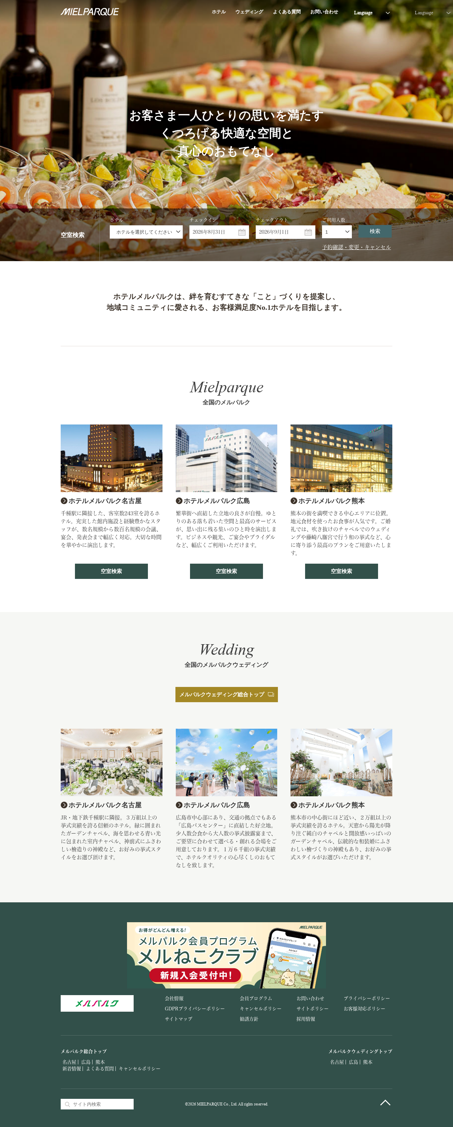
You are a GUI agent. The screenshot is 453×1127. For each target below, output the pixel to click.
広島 (86, 1062)
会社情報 (174, 998)
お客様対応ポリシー (364, 1008)
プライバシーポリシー (367, 998)
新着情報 (71, 1068)
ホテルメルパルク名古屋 (105, 500)
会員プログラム (256, 998)
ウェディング (249, 11)
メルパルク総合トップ (84, 1051)
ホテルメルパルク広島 (217, 500)
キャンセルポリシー (261, 1008)
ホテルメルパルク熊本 (331, 500)
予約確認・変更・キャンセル (356, 247)
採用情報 (305, 1019)
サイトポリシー (312, 1008)
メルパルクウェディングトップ (360, 1051)
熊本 (100, 1062)
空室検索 (111, 571)
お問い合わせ (324, 11)
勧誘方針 (249, 1019)
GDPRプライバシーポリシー (195, 1008)
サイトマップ (178, 1019)
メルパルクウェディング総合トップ (221, 694)
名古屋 (69, 1062)
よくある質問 (287, 11)
